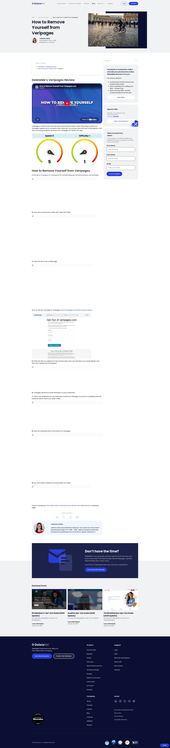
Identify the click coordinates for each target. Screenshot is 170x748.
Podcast (89, 690)
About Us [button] (100, 3)
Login (124, 3)
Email (109, 164)
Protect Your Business (63, 656)
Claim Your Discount (121, 121)
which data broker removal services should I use (63, 505)
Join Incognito (114, 174)
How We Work (61, 3)
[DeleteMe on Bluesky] (133, 701)
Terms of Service (118, 716)
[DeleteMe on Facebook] (124, 701)
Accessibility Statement (120, 719)
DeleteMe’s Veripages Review (47, 67)
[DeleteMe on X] (129, 701)
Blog (93, 3)
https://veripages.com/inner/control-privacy (77, 310)
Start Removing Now (42, 656)
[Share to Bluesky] (77, 517)
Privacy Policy (117, 713)
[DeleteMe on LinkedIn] (115, 701)
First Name (111, 145)
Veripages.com (46, 175)
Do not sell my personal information (123, 709)
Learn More (121, 97)
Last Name (111, 155)
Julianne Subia (57, 524)
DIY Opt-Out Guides (75, 3)
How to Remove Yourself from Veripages (50, 68)
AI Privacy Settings (93, 670)
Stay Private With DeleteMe (95, 570)
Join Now (133, 3)
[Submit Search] (136, 60)
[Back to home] (38, 3)
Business (86, 3)
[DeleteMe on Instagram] (120, 701)
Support (110, 3)
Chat (164, 745)
